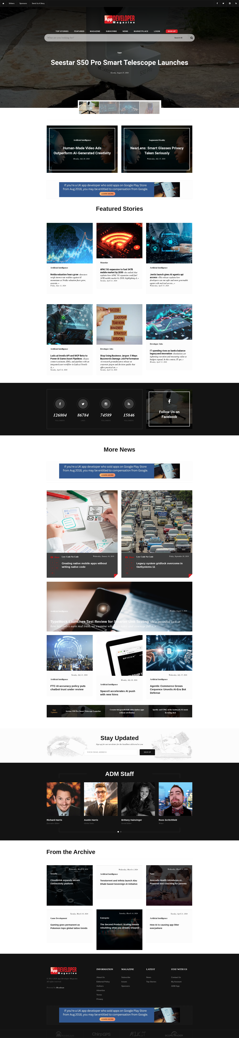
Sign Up (172, 31)
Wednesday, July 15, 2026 (156, 158)
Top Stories (62, 31)
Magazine (95, 31)
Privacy (99, 999)
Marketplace (141, 31)
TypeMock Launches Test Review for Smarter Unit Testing (115, 623)
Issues (124, 982)
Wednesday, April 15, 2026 (159, 285)
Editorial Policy (103, 982)
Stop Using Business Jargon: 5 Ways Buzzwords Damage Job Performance (119, 361)
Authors (100, 986)
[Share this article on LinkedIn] (52, 568)
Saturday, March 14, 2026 (128, 913)
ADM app (175, 986)
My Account (176, 982)
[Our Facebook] (217, 3)
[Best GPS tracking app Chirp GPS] (101, 1034)
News (125, 31)
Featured (79, 31)
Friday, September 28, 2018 (179, 556)
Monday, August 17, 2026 (119, 77)
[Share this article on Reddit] (57, 568)
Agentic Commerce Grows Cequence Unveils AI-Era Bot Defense (168, 689)
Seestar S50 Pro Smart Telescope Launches (83, 711)
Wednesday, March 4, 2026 (78, 869)
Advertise (100, 990)
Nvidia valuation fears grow (68, 278)
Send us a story (38, 3)
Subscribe (111, 31)
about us (100, 977)
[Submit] (191, 38)
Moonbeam (60, 987)
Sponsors (125, 986)
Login (157, 31)
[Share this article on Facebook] (52, 563)
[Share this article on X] (57, 563)
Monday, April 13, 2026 (158, 362)
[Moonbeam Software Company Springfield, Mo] (65, 1034)
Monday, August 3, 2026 (178, 611)
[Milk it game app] (138, 1034)
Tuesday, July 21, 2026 (79, 675)
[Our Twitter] (223, 3)
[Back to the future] (3, 3)
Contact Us (176, 977)
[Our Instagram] (229, 3)
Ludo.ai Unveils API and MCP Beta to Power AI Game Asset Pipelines (69, 361)
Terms (99, 995)
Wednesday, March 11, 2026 (178, 869)
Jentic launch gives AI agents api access (169, 278)
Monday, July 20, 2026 (81, 158)
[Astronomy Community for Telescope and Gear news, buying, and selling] (174, 1034)
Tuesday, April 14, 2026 (58, 370)
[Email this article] (52, 573)
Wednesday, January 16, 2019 (103, 556)
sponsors (23, 3)
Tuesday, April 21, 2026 (108, 280)
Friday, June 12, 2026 (58, 285)
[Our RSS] (236, 3)
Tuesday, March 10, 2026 (79, 913)
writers (11, 3)
